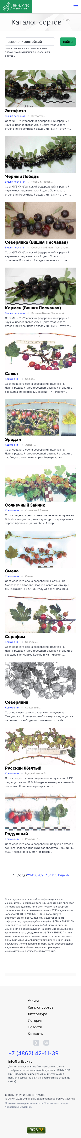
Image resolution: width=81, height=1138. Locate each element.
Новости (35, 1027)
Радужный (16, 833)
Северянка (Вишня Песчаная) (36, 242)
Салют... (30, 378)
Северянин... (32, 707)
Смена (12, 570)
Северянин (16, 702)
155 (54, 875)
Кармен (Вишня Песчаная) (33, 307)
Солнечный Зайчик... (37, 510)
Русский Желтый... (36, 773)
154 (49, 875)
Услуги (33, 1001)
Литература (37, 1014)
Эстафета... (38, 116)
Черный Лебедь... (42, 181)
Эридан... (30, 444)
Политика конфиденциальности (24, 1103)
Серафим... (31, 641)
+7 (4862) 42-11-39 (33, 1053)
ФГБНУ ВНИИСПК (34, 1094)
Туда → (63, 875)
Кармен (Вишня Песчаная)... (48, 313)
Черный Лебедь (22, 176)
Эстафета (15, 110)
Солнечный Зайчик (25, 505)
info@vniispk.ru (20, 1061)
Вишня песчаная (15, 116)
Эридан (13, 439)
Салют (12, 373)
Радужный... (32, 839)
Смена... (30, 576)
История (35, 1020)
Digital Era (29, 1098)
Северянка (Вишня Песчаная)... (50, 247)
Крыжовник (12, 378)
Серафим (15, 636)
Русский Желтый (23, 768)
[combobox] (30, 41)
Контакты (35, 1034)
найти (68, 42)
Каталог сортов (40, 1007)
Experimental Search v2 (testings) (56, 1098)
